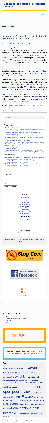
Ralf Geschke (30, 420)
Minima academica (11, 317)
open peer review (17, 392)
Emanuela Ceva (24, 200)
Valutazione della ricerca (15, 111)
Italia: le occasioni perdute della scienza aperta (17, 140)
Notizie (5, 111)
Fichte (17, 383)
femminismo (35, 380)
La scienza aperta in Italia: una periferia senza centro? (19, 136)
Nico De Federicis (24, 204)
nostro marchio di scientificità (27, 73)
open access (30, 387)
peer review (16, 397)
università (8, 408)
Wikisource (6, 416)
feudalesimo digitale (9, 383)
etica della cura (25, 380)
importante (37, 97)
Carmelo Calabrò (24, 197)
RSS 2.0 (26, 288)
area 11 (19, 76)
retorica (40, 397)
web (31, 414)
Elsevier (18, 380)
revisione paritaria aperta (17, 400)
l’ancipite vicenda (40, 48)
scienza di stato (24, 404)
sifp (32, 404)
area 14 (6, 76)
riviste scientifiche (7, 108)
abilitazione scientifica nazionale (17, 105)
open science (36, 392)
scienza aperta (10, 404)
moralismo (16, 387)
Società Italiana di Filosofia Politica (16, 318)
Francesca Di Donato (24, 208)
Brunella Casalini (24, 199)
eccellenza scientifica (12, 94)
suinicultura (23, 101)
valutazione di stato (21, 414)
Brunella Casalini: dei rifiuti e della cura (15, 128)
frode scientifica (24, 383)
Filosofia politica (16, 60)
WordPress (12, 420)
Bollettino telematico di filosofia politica (16, 239)
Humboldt (33, 383)
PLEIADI (8, 320)
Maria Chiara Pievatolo (21, 44)
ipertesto (41, 382)
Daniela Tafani (24, 213)
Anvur (29, 105)
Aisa (7, 322)
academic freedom (12, 368)
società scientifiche (39, 404)
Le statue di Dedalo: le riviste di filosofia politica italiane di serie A (24, 37)
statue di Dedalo (39, 71)
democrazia (29, 377)
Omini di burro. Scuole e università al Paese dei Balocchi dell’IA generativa (24, 142)
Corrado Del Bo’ (24, 206)
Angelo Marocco (24, 209)
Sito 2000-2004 (19, 226)
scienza (40, 400)
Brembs (18, 373)
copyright (17, 376)
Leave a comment (36, 44)
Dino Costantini (24, 202)
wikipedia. (37, 413)
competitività (7, 377)
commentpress (40, 373)
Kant (8, 387)
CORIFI (40, 351)
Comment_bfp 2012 (24, 230)
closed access (25, 373)
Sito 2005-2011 (29, 226)
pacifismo (7, 397)
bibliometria (9, 372)
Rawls (35, 397)
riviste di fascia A (37, 105)
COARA (33, 373)
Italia (4, 387)
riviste (33, 401)
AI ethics (24, 369)
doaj (14, 380)
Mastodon (26, 295)
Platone (27, 396)
